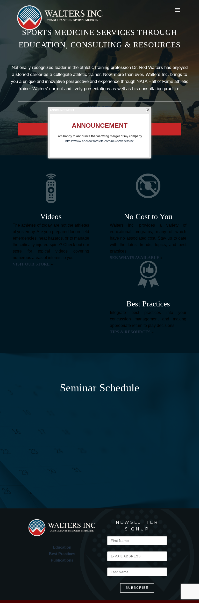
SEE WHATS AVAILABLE (134, 257)
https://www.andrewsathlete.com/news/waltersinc (99, 141)
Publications (62, 560)
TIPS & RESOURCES (130, 332)
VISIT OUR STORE (31, 264)
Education (62, 547)
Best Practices (62, 553)
